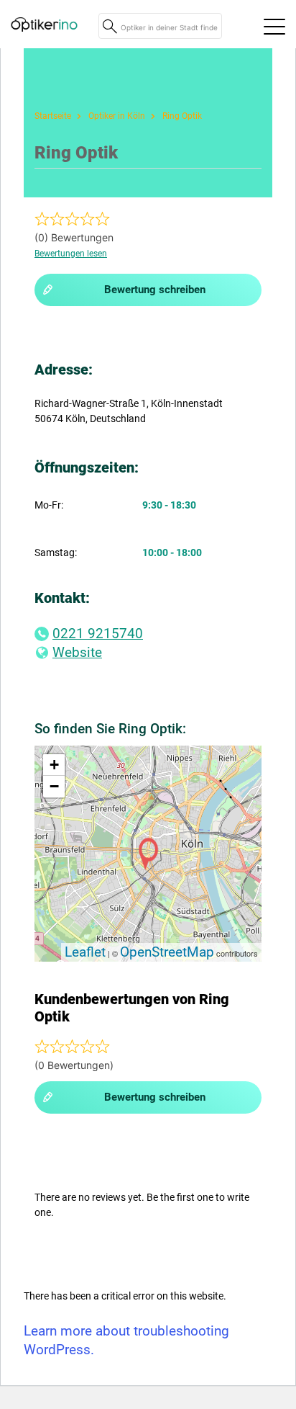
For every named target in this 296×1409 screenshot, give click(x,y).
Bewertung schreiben (154, 289)
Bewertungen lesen (70, 254)
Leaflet (85, 952)
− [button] (54, 786)
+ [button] (54, 765)
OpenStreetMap (167, 952)
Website (77, 652)
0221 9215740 (97, 633)
